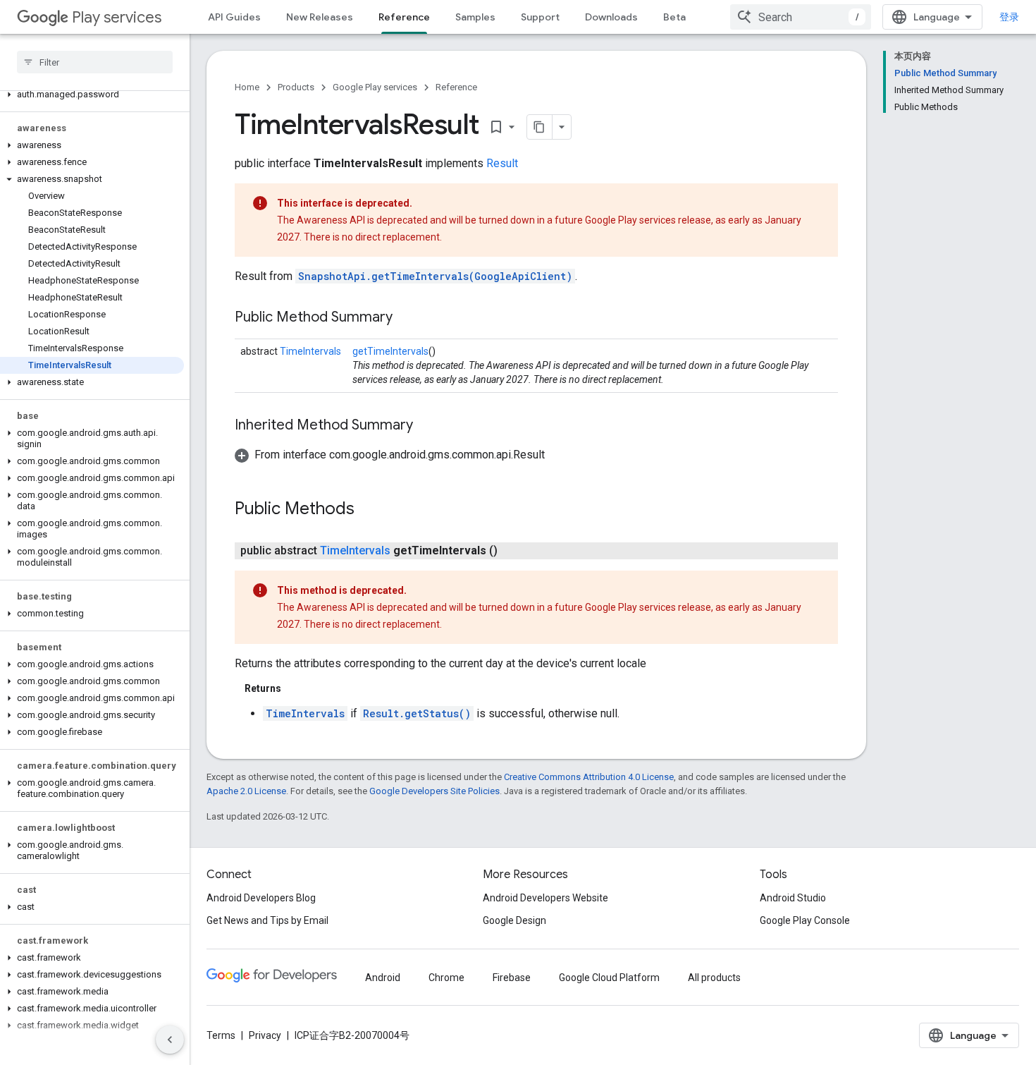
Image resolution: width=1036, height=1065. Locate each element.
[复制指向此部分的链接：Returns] (295, 688)
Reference (404, 17)
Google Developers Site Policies (434, 791)
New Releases (319, 17)
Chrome (446, 977)
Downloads (611, 17)
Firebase (512, 977)
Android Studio (793, 897)
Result (502, 163)
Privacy (265, 1035)
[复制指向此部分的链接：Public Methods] (368, 509)
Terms (220, 1035)
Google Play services (375, 87)
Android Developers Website (545, 897)
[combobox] (800, 17)
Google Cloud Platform (609, 977)
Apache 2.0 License (246, 791)
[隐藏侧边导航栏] (170, 1040)
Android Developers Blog (261, 897)
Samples (475, 17)
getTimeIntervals (390, 351)
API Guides (234, 17)
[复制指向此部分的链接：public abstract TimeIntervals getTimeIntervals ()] (512, 550)
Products (296, 87)
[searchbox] (95, 62)
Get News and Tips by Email (267, 920)
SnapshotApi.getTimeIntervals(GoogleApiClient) (435, 276)
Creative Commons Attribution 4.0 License (589, 777)
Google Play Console (805, 920)
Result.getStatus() (417, 713)
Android (382, 977)
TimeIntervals (310, 351)
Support (540, 17)
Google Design (514, 920)
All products (714, 977)
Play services (116, 17)
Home (247, 87)
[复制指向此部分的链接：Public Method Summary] (407, 318)
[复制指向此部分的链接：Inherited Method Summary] (427, 426)
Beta (674, 17)
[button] (92, 94)
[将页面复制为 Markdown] (540, 127)
